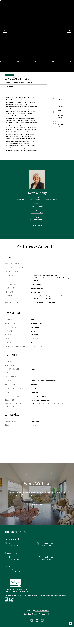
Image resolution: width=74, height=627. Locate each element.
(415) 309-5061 (47, 545)
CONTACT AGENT (37, 225)
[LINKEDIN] (42, 620)
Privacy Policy (45, 614)
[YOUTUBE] (37, 620)
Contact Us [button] (37, 504)
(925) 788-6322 (37, 206)
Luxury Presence (42, 611)
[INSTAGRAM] (32, 620)
